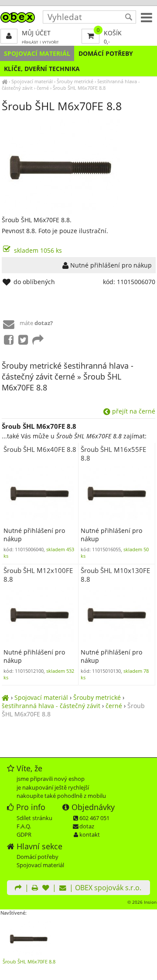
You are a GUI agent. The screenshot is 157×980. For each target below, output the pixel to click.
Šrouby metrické (75, 81)
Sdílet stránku (34, 818)
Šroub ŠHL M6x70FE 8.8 (79, 88)
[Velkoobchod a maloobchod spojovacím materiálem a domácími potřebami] (4, 81)
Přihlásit (30, 42)
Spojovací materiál (37, 53)
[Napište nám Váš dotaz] (62, 888)
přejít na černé (132, 411)
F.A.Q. (24, 826)
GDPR (24, 834)
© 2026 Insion (142, 902)
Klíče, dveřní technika (42, 68)
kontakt (89, 834)
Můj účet (36, 33)
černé (43, 88)
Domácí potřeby (105, 53)
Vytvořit (50, 42)
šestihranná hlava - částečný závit (51, 706)
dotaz (86, 826)
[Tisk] (35, 888)
